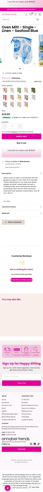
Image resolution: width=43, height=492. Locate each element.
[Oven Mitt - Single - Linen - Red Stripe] (5, 97)
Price (4, 111)
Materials (5, 213)
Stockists (25, 403)
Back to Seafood (14, 222)
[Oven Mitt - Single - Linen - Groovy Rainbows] (26, 104)
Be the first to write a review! (21, 280)
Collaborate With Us (9, 420)
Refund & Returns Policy (30, 405)
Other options (7, 86)
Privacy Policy (26, 414)
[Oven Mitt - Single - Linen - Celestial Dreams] (26, 97)
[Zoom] (35, 64)
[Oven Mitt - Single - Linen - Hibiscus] (19, 104)
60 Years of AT (7, 405)
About (4, 400)
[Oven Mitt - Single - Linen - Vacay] (12, 90)
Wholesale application (10, 414)
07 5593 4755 (8, 432)
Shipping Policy (27, 411)
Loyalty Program (27, 420)
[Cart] (35, 14)
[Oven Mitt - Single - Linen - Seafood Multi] (5, 90)
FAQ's (4, 408)
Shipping (14, 132)
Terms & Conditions (28, 408)
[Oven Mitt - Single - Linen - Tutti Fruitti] (19, 97)
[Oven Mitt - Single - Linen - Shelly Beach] (33, 97)
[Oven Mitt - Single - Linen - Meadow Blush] (26, 90)
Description (6, 173)
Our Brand (5, 403)
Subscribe (21, 383)
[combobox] (21, 19)
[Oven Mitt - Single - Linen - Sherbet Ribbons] (12, 104)
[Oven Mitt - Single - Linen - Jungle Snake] (33, 90)
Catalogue (25, 417)
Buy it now (21, 143)
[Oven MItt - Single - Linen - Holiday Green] (19, 90)
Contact (21, 449)
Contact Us (25, 400)
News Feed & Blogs (8, 417)
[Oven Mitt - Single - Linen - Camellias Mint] (5, 104)
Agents (4, 411)
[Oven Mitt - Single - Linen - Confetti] (12, 97)
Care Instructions (9, 207)
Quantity (5, 122)
